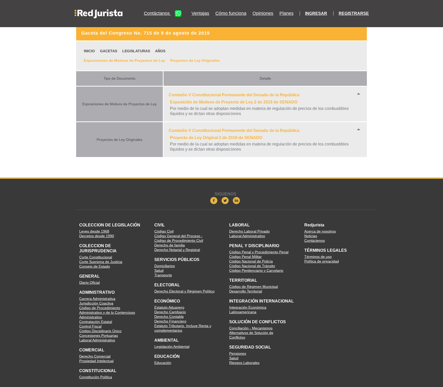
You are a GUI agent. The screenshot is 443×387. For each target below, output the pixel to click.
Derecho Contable (169, 317)
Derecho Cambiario (170, 312)
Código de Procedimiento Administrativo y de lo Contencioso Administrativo (107, 312)
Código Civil (164, 231)
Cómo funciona (230, 13)
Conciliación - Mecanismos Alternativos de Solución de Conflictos (251, 332)
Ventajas (200, 13)
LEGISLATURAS (136, 51)
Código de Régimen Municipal (253, 287)
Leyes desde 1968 (94, 231)
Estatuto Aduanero (169, 307)
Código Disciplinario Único (100, 331)
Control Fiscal (90, 326)
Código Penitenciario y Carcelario (256, 270)
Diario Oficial (89, 282)
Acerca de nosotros (320, 231)
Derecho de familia (169, 245)
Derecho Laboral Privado (249, 231)
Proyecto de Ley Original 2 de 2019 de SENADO (216, 137)
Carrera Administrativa (97, 299)
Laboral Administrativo (97, 340)
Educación (162, 363)
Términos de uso (318, 257)
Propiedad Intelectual (96, 361)
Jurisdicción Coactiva (96, 303)
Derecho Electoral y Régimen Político (184, 291)
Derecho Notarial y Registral (177, 250)
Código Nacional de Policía (251, 261)
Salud (159, 270)
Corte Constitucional (95, 257)
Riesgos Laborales (244, 363)
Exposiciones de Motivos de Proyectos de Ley (124, 60)
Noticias (310, 236)
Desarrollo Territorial (245, 291)
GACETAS (108, 51)
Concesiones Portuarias (98, 335)
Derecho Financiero (170, 321)
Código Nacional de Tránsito (252, 266)
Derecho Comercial (94, 356)
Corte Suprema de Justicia (100, 262)
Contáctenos (314, 240)
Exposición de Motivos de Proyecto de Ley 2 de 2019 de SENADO (233, 102)
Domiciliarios (164, 266)
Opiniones (263, 13)
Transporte (163, 275)
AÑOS (160, 51)
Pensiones (237, 353)
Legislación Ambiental (171, 346)
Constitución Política (95, 377)
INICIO (89, 51)
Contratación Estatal (95, 322)
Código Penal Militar (245, 257)
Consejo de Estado (94, 266)
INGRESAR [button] (316, 13)
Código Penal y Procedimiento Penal (258, 252)
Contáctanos (157, 13)
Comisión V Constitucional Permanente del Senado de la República (234, 95)
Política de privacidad (321, 261)
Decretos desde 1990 (96, 236)
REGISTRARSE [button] (354, 13)
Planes (286, 13)
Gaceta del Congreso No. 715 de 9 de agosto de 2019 (145, 33)
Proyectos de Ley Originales (195, 60)
